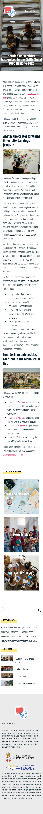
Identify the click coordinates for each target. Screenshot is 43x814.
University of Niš (13, 437)
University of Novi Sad (16, 418)
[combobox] (19, 610)
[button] (13, 23)
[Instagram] (30, 11)
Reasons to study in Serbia (25, 684)
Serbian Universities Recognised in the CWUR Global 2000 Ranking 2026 (19, 629)
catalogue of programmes (13, 455)
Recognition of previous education (24, 660)
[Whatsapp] (34, 11)
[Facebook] (26, 11)
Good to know (20, 676)
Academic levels (21, 669)
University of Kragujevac (17, 426)
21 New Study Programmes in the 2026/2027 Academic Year (19, 642)
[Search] (40, 610)
